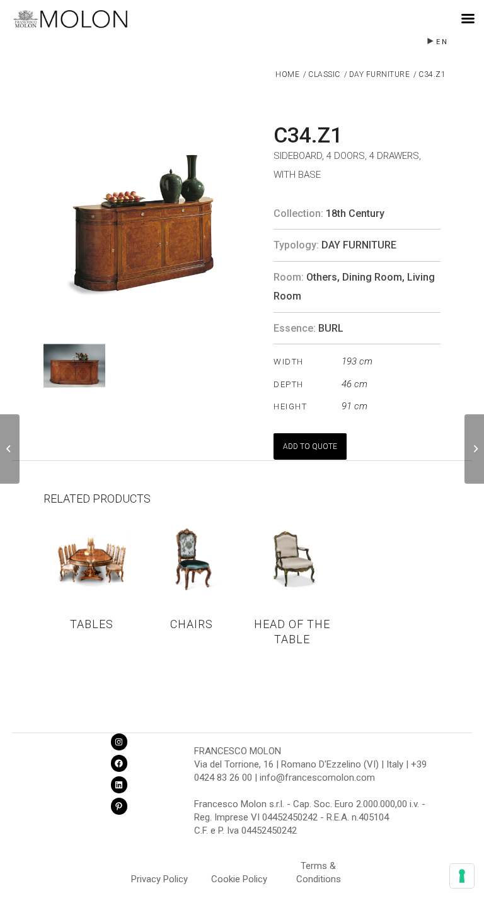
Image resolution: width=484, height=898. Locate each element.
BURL (330, 328)
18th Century (355, 213)
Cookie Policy (239, 879)
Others (321, 277)
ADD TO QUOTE (310, 446)
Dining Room (372, 277)
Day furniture (358, 245)
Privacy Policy (159, 879)
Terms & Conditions (318, 867)
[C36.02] (474, 449)
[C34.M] (10, 449)
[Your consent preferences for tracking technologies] (462, 876)
